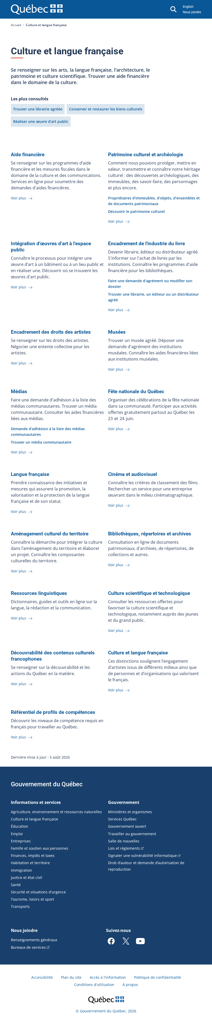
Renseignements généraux (34, 939)
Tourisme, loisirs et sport (32, 899)
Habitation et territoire (30, 862)
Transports (20, 906)
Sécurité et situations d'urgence (38, 892)
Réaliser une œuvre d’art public (40, 121)
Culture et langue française (34, 819)
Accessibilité (42, 977)
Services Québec (122, 819)
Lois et (124, 848)
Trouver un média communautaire (41, 442)
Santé (16, 884)
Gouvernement (123, 802)
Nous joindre (192, 12)
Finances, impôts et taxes (33, 855)
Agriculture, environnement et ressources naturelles (56, 811)
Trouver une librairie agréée (37, 109)
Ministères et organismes (130, 811)
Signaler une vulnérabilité (142, 855)
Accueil (16, 25)
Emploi (17, 833)
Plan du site (71, 977)
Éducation (19, 826)
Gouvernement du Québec (47, 784)
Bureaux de (28, 947)
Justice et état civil (26, 877)
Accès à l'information (108, 977)
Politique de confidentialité (157, 977)
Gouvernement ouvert (127, 826)
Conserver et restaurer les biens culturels (105, 109)
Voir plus (19, 198)
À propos (130, 984)
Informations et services (36, 802)
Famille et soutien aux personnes (39, 848)
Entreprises (21, 841)
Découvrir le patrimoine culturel (136, 211)
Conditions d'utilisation (94, 984)
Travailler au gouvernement (132, 833)
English (188, 7)
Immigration (21, 870)
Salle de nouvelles (123, 841)
